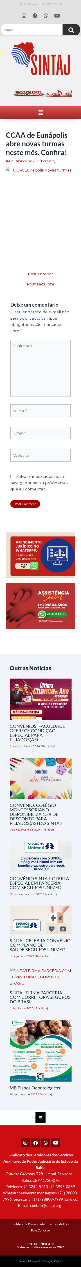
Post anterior (40, 274)
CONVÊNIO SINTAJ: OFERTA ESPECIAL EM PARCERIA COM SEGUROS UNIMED (39, 883)
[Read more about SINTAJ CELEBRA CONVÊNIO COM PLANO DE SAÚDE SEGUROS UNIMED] (41, 919)
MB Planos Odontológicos (35, 1087)
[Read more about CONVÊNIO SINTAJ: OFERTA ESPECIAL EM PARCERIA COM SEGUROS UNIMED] (41, 856)
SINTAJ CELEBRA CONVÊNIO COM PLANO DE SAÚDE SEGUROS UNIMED (40, 945)
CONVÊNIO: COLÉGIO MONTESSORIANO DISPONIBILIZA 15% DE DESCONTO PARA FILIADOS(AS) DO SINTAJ (36, 814)
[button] (40, 113)
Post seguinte (40, 284)
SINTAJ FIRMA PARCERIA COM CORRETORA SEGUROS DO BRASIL (40, 997)
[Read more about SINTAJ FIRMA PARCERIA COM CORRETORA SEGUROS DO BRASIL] (41, 976)
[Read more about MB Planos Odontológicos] (41, 1050)
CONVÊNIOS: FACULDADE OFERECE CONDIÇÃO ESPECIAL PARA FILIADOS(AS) (37, 732)
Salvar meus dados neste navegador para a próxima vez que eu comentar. (39, 482)
